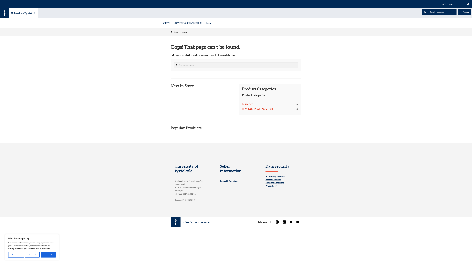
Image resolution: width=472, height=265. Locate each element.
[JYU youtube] (298, 222)
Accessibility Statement (275, 176)
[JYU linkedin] (284, 222)
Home (176, 32)
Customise (16, 255)
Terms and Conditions (275, 183)
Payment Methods (273, 179)
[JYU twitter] (291, 222)
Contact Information (228, 181)
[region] (32, 247)
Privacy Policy (271, 186)
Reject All (32, 255)
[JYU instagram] (277, 222)
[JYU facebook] (270, 222)
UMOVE (166, 23)
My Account (464, 12)
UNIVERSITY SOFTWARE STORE (188, 23)
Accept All (48, 255)
